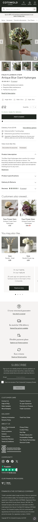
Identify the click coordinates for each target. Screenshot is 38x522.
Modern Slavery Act (26, 435)
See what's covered (19, 314)
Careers (4, 434)
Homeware (9, 20)
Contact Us (5, 401)
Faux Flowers (31, 20)
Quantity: (26, 107)
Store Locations (7, 431)
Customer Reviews (8, 439)
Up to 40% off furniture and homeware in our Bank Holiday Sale (19, 15)
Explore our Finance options (19, 343)
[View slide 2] (18, 294)
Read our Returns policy (19, 357)
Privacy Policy (24, 427)
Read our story (19, 288)
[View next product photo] (36, 42)
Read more (5, 170)
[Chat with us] (34, 518)
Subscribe (19, 388)
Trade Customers (25, 409)
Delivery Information (8, 417)
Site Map (22, 432)
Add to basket (19, 117)
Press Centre (6, 436)
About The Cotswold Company (8, 428)
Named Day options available (19, 328)
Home (3, 20)
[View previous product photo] (1, 42)
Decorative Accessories (20, 20)
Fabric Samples (6, 406)
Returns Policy (6, 420)
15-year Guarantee (26, 403)
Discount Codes (25, 442)
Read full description (8, 93)
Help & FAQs (6, 403)
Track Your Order (25, 417)
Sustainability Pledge (26, 437)
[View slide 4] (22, 294)
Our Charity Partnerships (27, 440)
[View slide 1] (15, 294)
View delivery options (29, 128)
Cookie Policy (24, 430)
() (14, 81)
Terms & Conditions (8, 441)
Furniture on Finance (26, 406)
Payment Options (25, 401)
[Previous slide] (3, 208)
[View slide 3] (20, 294)
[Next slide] (34, 208)
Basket (30, 4)
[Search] (34, 9)
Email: (5, 377)
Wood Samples (6, 409)
